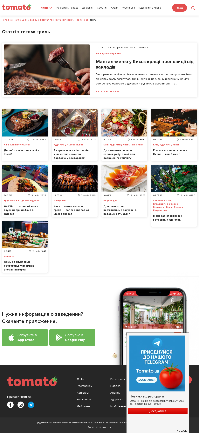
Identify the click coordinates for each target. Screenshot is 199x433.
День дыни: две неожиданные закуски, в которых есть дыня (119, 210)
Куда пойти (84, 399)
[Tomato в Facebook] (10, 405)
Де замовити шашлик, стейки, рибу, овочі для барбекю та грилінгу (119, 154)
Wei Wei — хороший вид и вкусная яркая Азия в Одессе (21, 210)
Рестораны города (67, 8)
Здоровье (159, 200)
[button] (182, 429)
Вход (179, 7)
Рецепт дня (128, 8)
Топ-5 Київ (136, 144)
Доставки (87, 8)
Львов (79, 144)
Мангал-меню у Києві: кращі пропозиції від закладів (145, 64)
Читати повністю (107, 91)
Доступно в (75, 337)
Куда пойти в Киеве (150, 8)
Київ (98, 53)
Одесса (34, 200)
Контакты (83, 392)
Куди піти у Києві (111, 53)
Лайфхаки (59, 200)
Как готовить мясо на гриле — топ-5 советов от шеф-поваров (71, 210)
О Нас (81, 379)
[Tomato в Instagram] (20, 405)
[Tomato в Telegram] (31, 405)
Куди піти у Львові (64, 144)
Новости (9, 256)
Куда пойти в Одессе (16, 200)
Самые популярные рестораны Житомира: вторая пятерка (19, 265)
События (102, 8)
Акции (114, 8)
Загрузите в (27, 337)
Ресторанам (84, 386)
